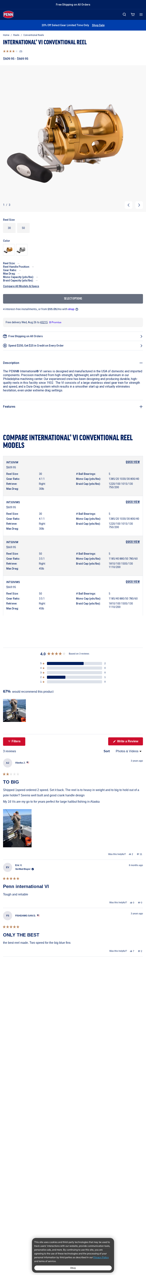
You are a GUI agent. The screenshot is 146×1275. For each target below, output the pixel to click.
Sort (107, 751)
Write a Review (129, 742)
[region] (15, 710)
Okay (73, 1267)
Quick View (133, 462)
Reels (16, 35)
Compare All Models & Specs (21, 286)
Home (6, 35)
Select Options (73, 298)
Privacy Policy (101, 1257)
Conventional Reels (33, 35)
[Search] (124, 14)
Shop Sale (98, 25)
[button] (12, 51)
